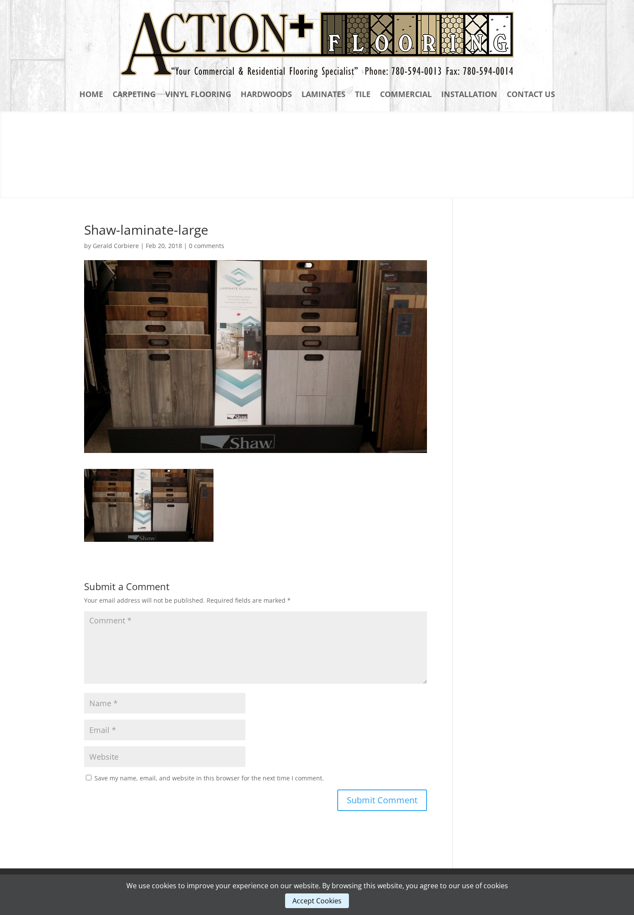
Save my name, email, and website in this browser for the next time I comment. (209, 778)
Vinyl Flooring (198, 94)
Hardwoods (266, 94)
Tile (362, 94)
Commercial (406, 94)
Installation (469, 94)
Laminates (323, 94)
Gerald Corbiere (116, 246)
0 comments (206, 246)
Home (91, 94)
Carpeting (134, 94)
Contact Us (531, 94)
